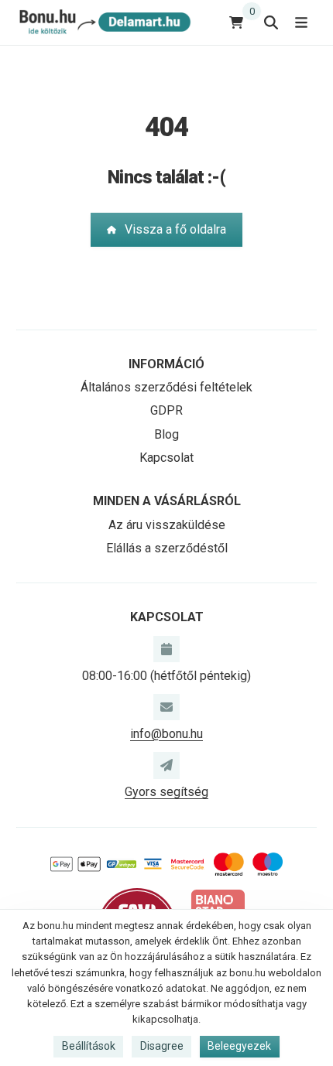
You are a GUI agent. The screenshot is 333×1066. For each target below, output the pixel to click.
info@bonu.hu (166, 733)
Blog (166, 434)
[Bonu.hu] (103, 22)
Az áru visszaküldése (166, 525)
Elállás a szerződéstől (167, 548)
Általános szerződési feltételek (166, 387)
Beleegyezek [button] (239, 1046)
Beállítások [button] (88, 1046)
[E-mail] (166, 707)
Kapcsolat (166, 457)
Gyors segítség (166, 791)
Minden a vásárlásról (167, 501)
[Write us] (166, 765)
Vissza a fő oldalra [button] (175, 229)
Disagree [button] (162, 1046)
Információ (166, 364)
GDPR (166, 410)
